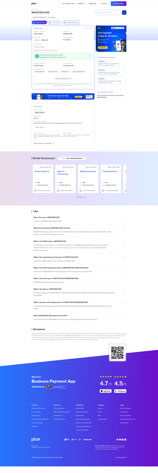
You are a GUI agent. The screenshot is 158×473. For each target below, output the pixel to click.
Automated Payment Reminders (35, 419)
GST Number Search (57, 408)
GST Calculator (79, 408)
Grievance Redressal (123, 415)
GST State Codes (57, 415)
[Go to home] (47, 3)
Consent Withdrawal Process (123, 419)
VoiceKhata (35, 426)
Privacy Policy (123, 412)
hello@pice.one (36, 447)
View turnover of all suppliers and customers (45, 50)
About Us (100, 408)
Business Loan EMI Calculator (79, 422)
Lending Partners (101, 419)
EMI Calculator (79, 415)
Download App (118, 3)
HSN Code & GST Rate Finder (57, 412)
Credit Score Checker (57, 419)
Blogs (99, 415)
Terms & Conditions (123, 408)
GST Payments (35, 415)
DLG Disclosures (123, 422)
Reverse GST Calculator (79, 412)
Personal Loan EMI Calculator (79, 426)
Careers (100, 412)
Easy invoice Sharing (35, 422)
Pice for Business (35, 412)
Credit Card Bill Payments (35, 408)
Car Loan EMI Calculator (79, 430)
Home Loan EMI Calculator (79, 419)
